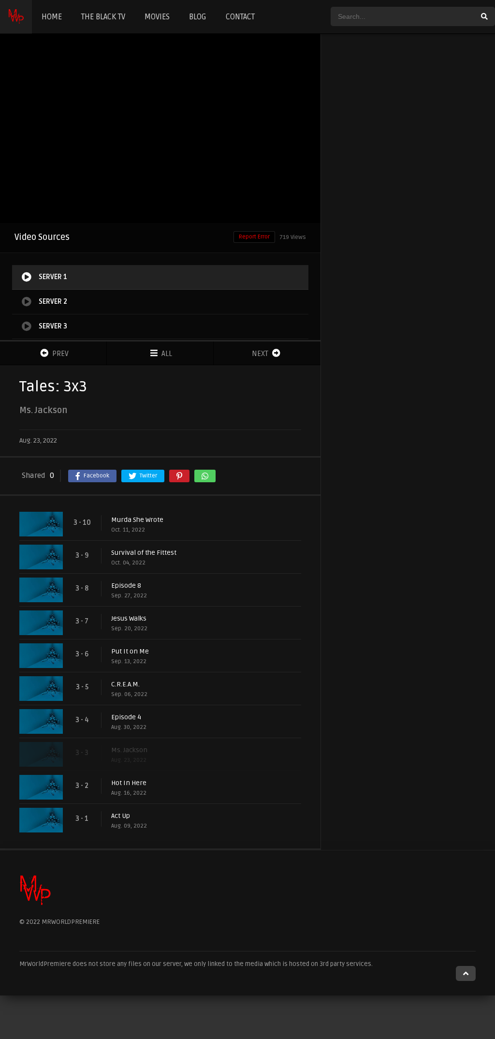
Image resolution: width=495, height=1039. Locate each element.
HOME (52, 17)
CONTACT (240, 17)
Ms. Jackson (129, 750)
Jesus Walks (128, 618)
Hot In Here (128, 783)
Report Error (254, 236)
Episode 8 (126, 585)
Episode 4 (126, 717)
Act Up (120, 816)
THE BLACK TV (103, 17)
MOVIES (157, 17)
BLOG (197, 17)
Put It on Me (130, 651)
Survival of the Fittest (143, 553)
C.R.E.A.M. (125, 684)
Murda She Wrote (137, 520)
